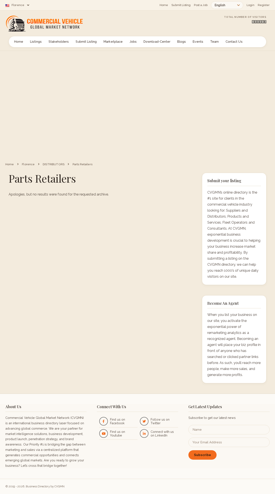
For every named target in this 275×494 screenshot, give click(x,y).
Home (164, 5)
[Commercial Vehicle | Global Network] (49, 24)
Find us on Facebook (117, 421)
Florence (18, 5)
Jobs (133, 41)
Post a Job (201, 5)
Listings (35, 41)
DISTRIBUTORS (53, 164)
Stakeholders (59, 41)
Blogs (181, 41)
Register (264, 5)
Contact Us (234, 41)
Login (250, 5)
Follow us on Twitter (160, 421)
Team (214, 41)
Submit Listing (181, 5)
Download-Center (157, 41)
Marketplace (113, 41)
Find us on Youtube (117, 433)
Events (198, 41)
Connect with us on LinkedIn (162, 433)
